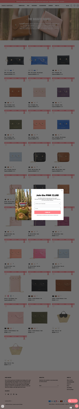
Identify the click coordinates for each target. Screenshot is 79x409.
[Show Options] (59, 203)
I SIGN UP (47, 212)
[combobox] (71, 407)
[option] (73, 407)
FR (72, 407)
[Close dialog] (62, 190)
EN (70, 407)
